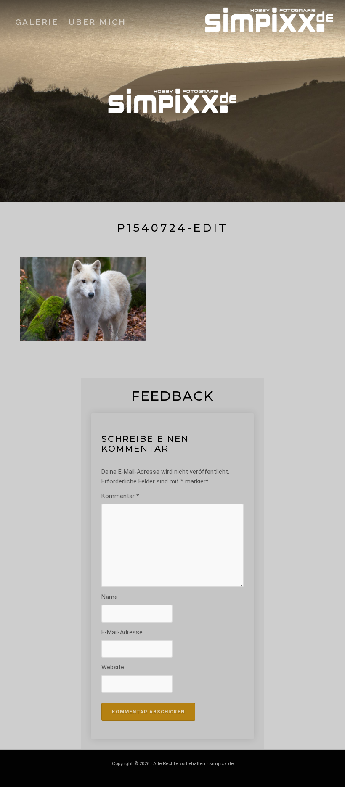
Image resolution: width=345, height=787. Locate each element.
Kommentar (120, 496)
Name (109, 597)
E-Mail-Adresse (122, 632)
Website (112, 667)
